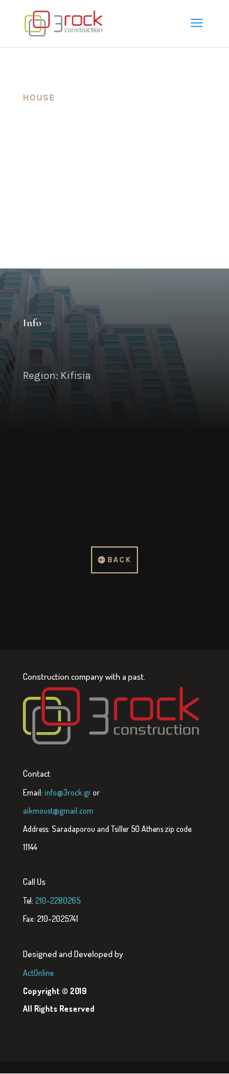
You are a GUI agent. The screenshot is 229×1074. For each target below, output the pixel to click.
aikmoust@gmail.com (58, 810)
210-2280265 (57, 900)
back (119, 559)
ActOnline (38, 973)
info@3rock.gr (68, 792)
